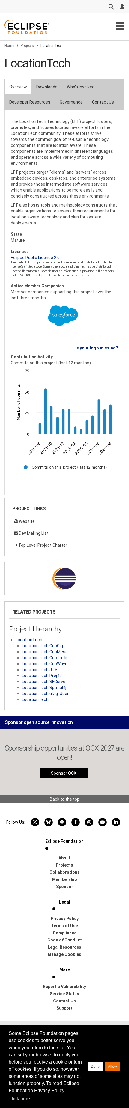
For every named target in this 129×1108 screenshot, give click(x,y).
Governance (71, 102)
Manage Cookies (64, 954)
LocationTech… (36, 699)
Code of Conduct (64, 940)
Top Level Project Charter (42, 545)
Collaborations (65, 872)
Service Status (64, 993)
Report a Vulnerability (64, 986)
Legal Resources (64, 947)
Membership (64, 879)
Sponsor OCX (63, 773)
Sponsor (64, 886)
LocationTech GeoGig (42, 645)
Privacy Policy (65, 918)
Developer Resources (29, 102)
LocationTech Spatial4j (44, 687)
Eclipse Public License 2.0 (35, 257)
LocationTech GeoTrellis (45, 657)
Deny (95, 1066)
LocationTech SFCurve (43, 681)
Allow (112, 1066)
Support (64, 1008)
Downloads (47, 86)
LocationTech (29, 639)
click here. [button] (20, 1098)
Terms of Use (64, 925)
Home (9, 46)
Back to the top (65, 799)
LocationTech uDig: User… (46, 693)
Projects (27, 46)
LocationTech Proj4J (42, 675)
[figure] (64, 423)
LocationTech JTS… (41, 669)
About (64, 858)
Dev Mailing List (33, 533)
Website (26, 521)
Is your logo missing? (96, 348)
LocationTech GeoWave (45, 663)
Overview (18, 86)
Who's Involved (80, 86)
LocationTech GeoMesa (45, 651)
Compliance (64, 932)
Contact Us (103, 102)
